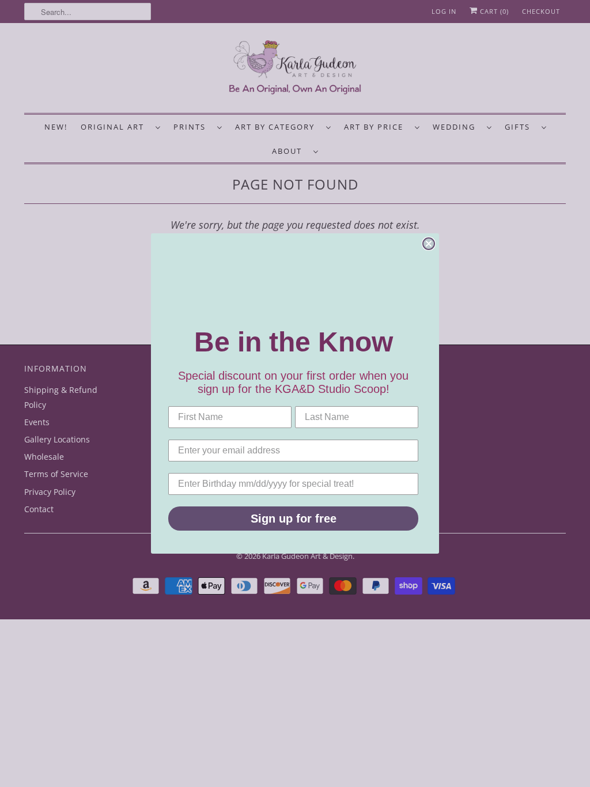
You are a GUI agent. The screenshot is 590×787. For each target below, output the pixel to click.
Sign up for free (293, 518)
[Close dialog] (428, 243)
